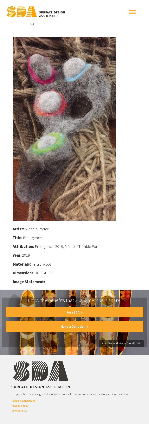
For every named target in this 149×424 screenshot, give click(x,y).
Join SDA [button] (73, 312)
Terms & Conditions (23, 401)
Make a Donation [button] (73, 326)
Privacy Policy (19, 405)
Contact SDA (19, 410)
